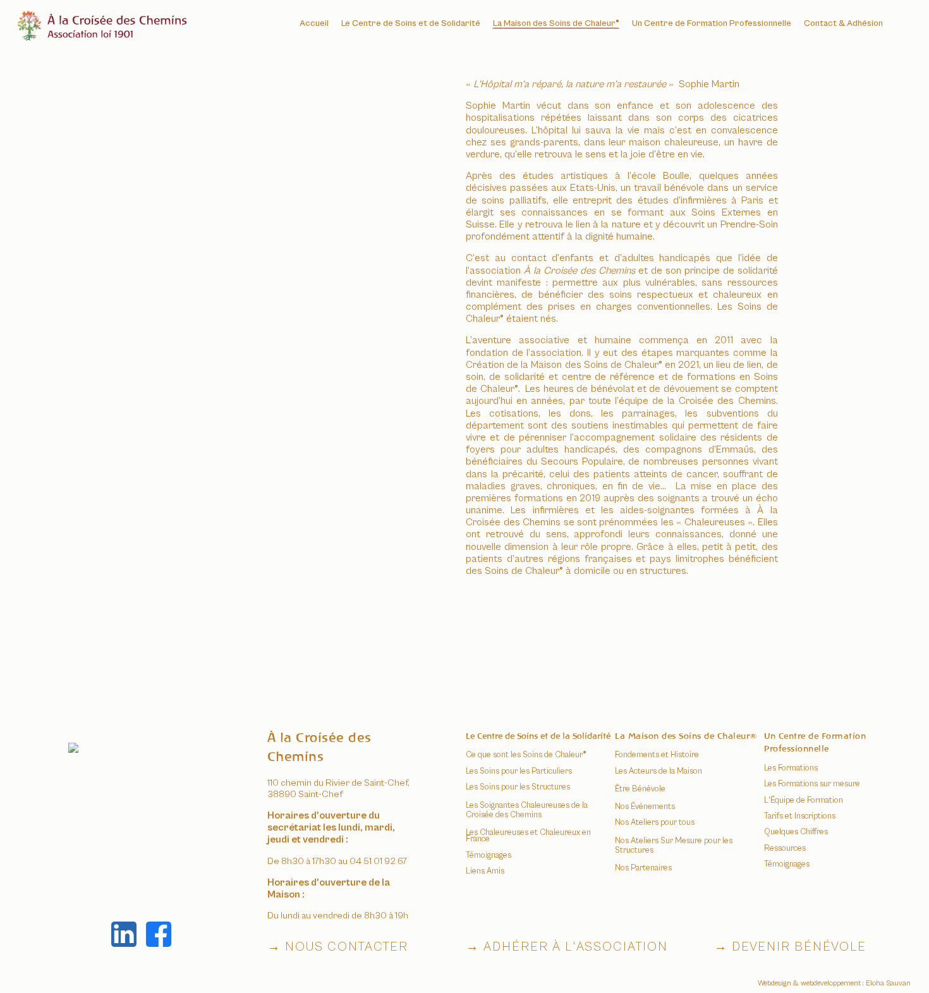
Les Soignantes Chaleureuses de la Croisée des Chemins (527, 810)
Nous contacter (346, 947)
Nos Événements (645, 807)
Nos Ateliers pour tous (655, 822)
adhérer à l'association (575, 947)
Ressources (785, 848)
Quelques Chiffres (796, 832)
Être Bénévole (640, 789)
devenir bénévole (799, 947)
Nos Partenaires (643, 868)
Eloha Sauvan (888, 983)
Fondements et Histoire (657, 755)
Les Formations (791, 768)
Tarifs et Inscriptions (799, 816)
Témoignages (787, 864)
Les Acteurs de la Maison (658, 771)
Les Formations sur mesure (812, 784)
